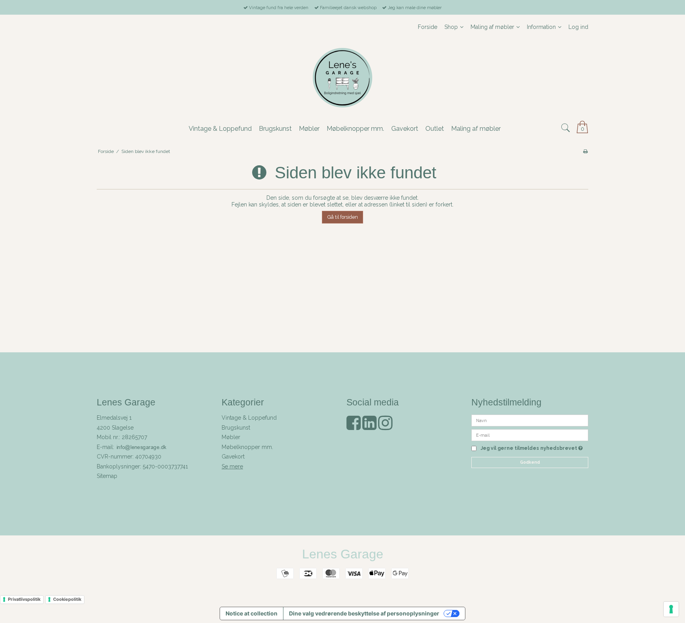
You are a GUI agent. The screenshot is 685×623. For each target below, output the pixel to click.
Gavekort (233, 456)
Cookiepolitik (67, 599)
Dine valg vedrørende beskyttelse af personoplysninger (364, 613)
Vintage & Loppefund (249, 418)
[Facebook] (353, 427)
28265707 (134, 437)
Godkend (530, 462)
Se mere (232, 466)
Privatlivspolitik (24, 599)
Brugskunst (236, 427)
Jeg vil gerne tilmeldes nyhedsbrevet (531, 448)
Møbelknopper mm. (247, 447)
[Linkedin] (369, 427)
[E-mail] (529, 435)
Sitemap (107, 476)
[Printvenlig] (585, 151)
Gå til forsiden (342, 217)
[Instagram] (385, 427)
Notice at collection (251, 613)
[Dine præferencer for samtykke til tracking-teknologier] (671, 609)
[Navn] (529, 420)
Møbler (231, 437)
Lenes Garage (342, 554)
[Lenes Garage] (342, 77)
